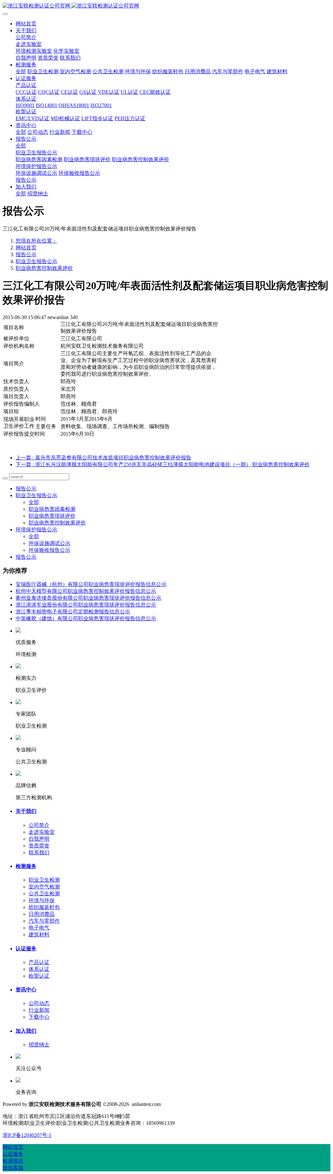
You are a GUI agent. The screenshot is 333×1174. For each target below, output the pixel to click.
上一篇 (103, 457)
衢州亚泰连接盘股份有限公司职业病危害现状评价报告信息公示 (88, 598)
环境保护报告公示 (36, 529)
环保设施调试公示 (49, 543)
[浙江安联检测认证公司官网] (166, 6)
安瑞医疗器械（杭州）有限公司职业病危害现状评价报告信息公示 (91, 584)
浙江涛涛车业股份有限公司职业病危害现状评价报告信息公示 (86, 605)
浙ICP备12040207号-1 (27, 1135)
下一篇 (163, 464)
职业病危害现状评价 (52, 516)
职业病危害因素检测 (52, 509)
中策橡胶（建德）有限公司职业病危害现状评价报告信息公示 (86, 618)
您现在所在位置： (36, 241)
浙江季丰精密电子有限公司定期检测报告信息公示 (73, 611)
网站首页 (26, 23)
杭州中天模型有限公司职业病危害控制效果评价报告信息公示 (86, 591)
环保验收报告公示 (49, 550)
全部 (21, 71)
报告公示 (26, 254)
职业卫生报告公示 (36, 261)
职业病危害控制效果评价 (44, 268)
